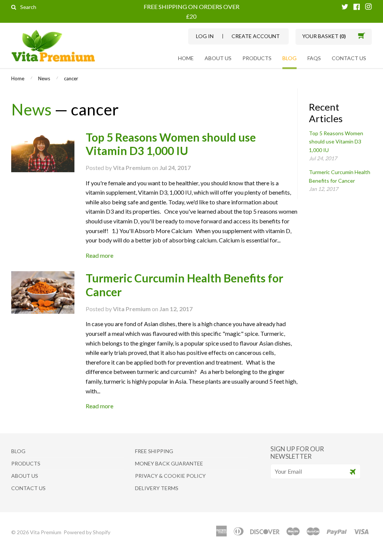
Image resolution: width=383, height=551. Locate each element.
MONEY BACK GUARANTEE (169, 463)
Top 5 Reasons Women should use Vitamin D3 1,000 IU (171, 143)
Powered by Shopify (87, 532)
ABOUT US (218, 58)
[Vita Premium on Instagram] (368, 7)
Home (186, 58)
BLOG (289, 58)
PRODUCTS (257, 58)
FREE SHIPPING (154, 451)
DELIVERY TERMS (156, 488)
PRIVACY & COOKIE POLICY (170, 476)
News (44, 78)
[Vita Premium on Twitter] (344, 7)
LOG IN (205, 36)
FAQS (314, 58)
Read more (99, 255)
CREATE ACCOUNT (256, 36)
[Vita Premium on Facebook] (356, 7)
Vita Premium (46, 532)
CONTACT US (349, 58)
